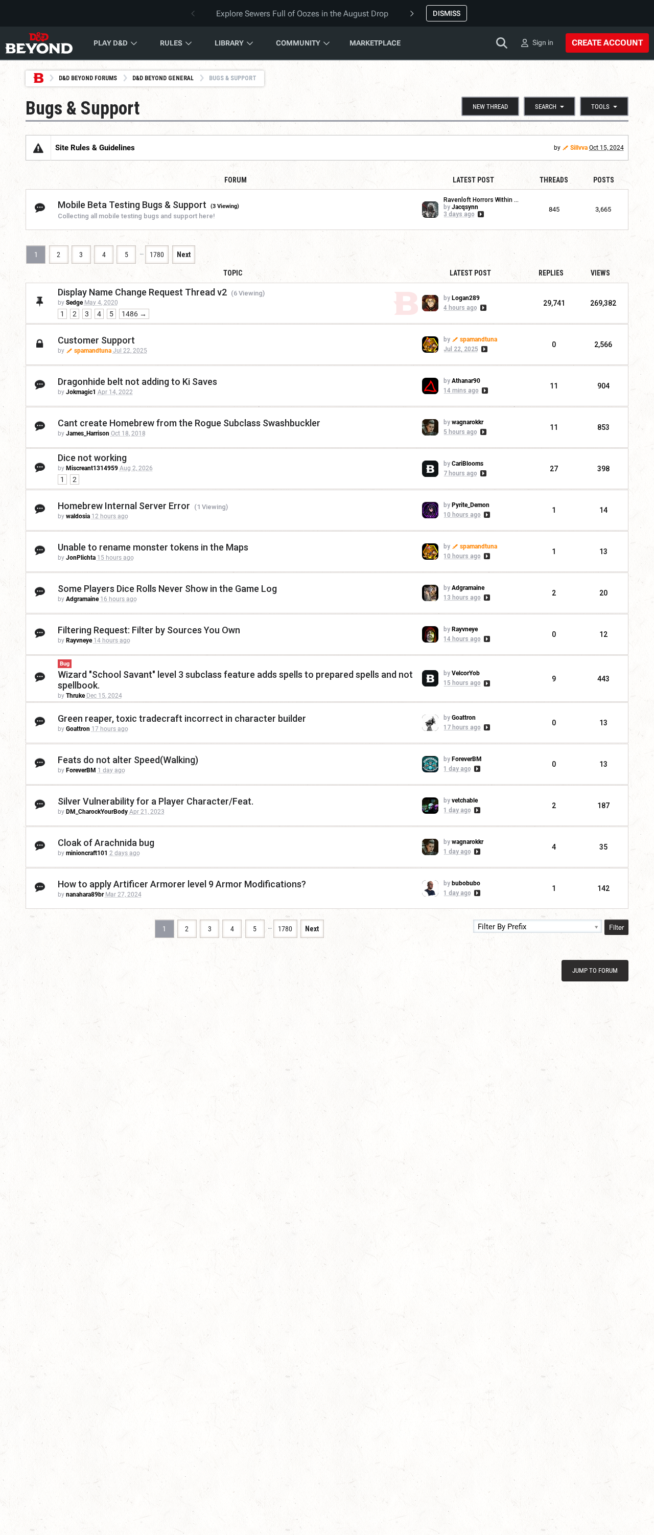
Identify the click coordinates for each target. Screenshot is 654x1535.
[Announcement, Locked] (38, 148)
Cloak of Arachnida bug (106, 842)
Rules (171, 43)
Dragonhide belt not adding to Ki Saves (137, 381)
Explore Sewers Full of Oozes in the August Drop (302, 13)
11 (554, 386)
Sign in (542, 42)
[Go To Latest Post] (480, 214)
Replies (551, 273)
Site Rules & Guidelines (95, 147)
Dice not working (92, 457)
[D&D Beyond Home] (39, 43)
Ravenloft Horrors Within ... (481, 199)
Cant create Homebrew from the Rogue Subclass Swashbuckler (189, 423)
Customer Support (96, 340)
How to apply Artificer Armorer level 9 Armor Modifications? (182, 884)
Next (184, 254)
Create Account (607, 43)
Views (600, 273)
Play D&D (111, 43)
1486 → (134, 314)
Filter (616, 927)
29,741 (554, 303)
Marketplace (375, 43)
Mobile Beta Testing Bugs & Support (132, 204)
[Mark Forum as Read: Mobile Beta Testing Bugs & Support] (40, 208)
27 (554, 469)
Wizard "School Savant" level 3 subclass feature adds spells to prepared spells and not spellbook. (235, 680)
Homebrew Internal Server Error (124, 505)
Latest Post (470, 273)
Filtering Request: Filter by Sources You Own (149, 630)
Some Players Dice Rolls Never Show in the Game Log (167, 588)
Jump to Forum (595, 970)
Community (298, 43)
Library (229, 43)
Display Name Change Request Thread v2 (142, 292)
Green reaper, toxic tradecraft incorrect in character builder (182, 718)
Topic (232, 273)
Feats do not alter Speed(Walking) (128, 759)
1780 (157, 254)
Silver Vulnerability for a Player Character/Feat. (155, 801)
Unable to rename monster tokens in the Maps (153, 547)
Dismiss (446, 13)
